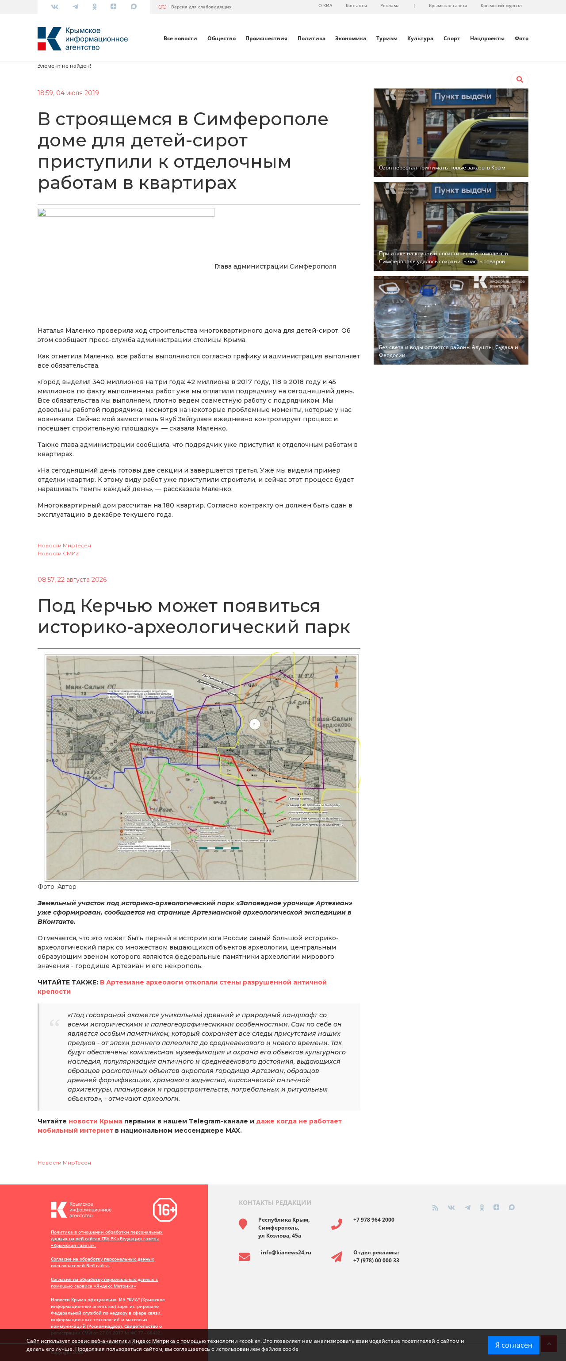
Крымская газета (448, 5)
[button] (519, 79)
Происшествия (266, 38)
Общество (221, 38)
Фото (521, 38)
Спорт (452, 38)
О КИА (325, 5)
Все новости (180, 38)
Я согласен (513, 1345)
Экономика (350, 38)
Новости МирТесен (64, 545)
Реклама (390, 5)
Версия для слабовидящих (201, 7)
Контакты (356, 5)
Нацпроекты (487, 38)
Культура (420, 38)
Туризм (387, 38)
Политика (311, 38)
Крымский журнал (501, 5)
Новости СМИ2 (58, 553)
